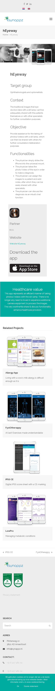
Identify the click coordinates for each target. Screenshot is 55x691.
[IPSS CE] (26, 457)
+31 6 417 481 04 (14, 662)
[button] (51, 19)
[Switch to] (23, 8)
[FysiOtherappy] (26, 406)
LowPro (10, 531)
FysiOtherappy (13, 427)
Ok (18, 686)
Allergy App (12, 372)
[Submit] (50, 625)
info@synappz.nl (14, 649)
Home (5, 35)
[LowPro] (26, 509)
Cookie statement (31, 686)
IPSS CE (9, 479)
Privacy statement (11, 595)
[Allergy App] (26, 351)
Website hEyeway (18, 244)
